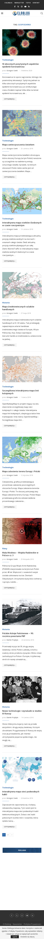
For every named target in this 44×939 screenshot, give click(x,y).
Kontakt (36, 3)
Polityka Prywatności (32, 924)
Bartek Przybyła (12, 640)
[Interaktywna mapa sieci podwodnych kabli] (22, 770)
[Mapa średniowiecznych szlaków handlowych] (22, 285)
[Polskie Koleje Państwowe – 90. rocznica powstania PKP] (22, 612)
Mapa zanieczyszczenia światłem (18, 144)
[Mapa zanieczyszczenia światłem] (22, 123)
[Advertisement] (22, 878)
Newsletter (19, 3)
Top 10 (28, 3)
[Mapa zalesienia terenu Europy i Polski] (22, 450)
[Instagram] (22, 6)
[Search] (42, 13)
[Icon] (22, 531)
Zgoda (14, 937)
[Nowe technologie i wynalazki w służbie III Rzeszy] (22, 689)
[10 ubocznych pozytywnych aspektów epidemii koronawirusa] (22, 42)
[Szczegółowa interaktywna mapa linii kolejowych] (22, 369)
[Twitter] (18, 6)
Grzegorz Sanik (12, 70)
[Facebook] (14, 6)
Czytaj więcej (9, 99)
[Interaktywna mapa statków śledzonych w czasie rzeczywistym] (22, 201)
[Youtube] (25, 6)
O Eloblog (8, 3)
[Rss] (29, 6)
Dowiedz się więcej (27, 937)
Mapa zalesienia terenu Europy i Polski (21, 471)
